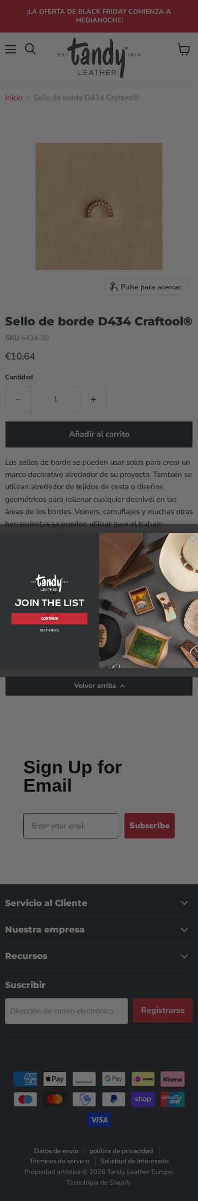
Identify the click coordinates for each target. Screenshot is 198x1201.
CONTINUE (49, 619)
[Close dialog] (192, 538)
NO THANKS (49, 630)
